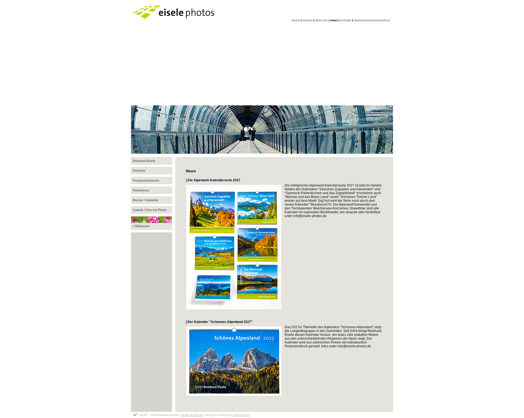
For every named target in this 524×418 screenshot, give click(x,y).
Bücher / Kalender (146, 200)
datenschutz (381, 20)
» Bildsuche (141, 226)
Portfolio (139, 170)
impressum (362, 20)
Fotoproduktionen (146, 180)
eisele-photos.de (192, 415)
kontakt (345, 20)
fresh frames (241, 415)
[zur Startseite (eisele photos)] (174, 22)
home (296, 20)
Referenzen (141, 190)
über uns (321, 20)
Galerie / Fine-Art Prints (149, 210)
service (307, 20)
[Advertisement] (294, 64)
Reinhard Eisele (144, 160)
